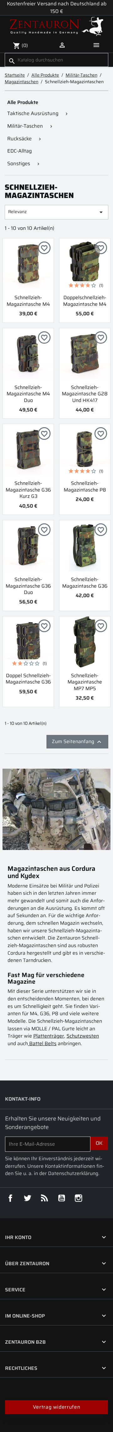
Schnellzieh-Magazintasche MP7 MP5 (84, 682)
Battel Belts (42, 1043)
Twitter (27, 1198)
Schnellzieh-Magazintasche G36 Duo (28, 585)
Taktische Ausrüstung (32, 113)
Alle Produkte (22, 102)
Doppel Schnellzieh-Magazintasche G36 (28, 679)
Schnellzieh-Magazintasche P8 (85, 486)
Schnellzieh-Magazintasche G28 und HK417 (85, 393)
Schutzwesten (83, 1036)
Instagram (78, 1198)
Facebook (10, 1198)
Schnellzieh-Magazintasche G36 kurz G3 (28, 489)
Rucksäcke (19, 139)
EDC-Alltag (19, 151)
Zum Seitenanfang (77, 741)
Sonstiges (18, 163)
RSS (45, 1198)
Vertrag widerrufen (56, 1407)
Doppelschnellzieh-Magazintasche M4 (84, 301)
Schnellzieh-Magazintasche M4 (28, 301)
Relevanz (56, 212)
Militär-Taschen (25, 126)
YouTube (61, 1198)
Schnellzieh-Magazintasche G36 (84, 582)
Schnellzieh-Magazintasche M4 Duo (28, 393)
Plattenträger (48, 1036)
